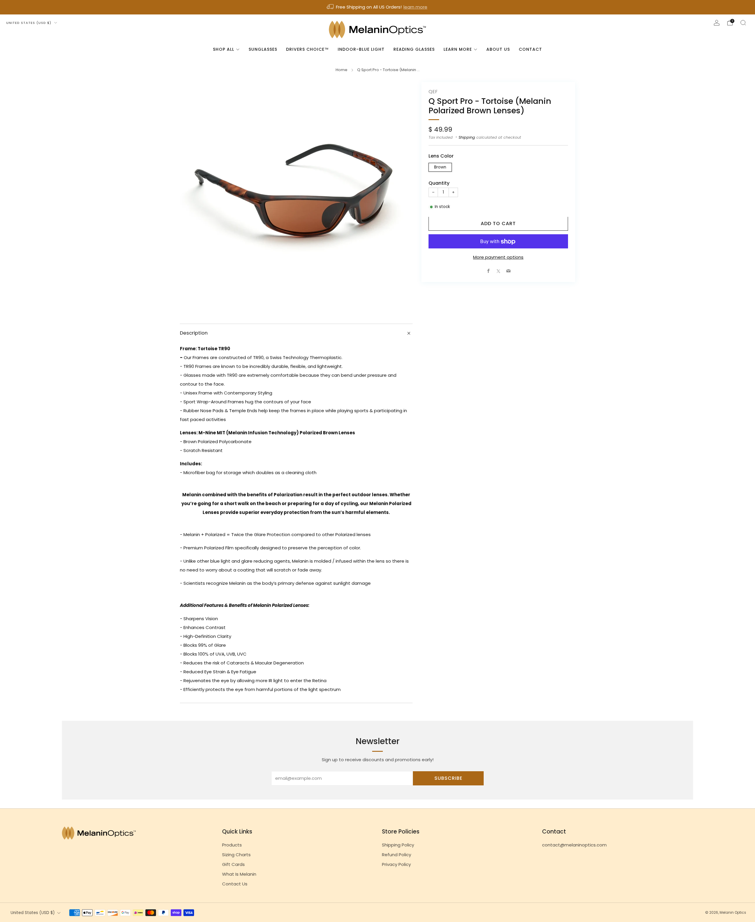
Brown (440, 167)
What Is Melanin (239, 874)
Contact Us (234, 884)
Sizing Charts (236, 854)
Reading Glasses (414, 49)
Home (341, 69)
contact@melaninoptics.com (574, 845)
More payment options (498, 257)
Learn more (458, 49)
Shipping (467, 137)
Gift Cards (233, 864)
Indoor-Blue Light (361, 49)
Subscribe (448, 778)
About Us (498, 49)
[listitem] (377, 7)
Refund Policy (396, 854)
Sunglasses (263, 49)
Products (232, 845)
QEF (433, 91)
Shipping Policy (398, 845)
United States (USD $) (29, 22)
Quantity (439, 183)
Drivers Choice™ (307, 49)
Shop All (223, 49)
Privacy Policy (396, 864)
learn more (415, 7)
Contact (530, 49)
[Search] (743, 23)
